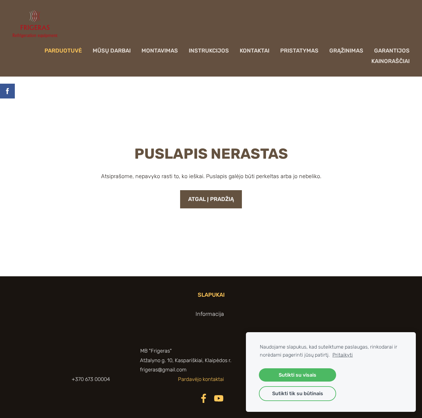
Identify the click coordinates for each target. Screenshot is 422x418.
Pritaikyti (342, 355)
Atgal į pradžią (211, 199)
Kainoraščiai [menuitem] (390, 61)
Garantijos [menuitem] (392, 50)
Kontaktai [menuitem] (254, 50)
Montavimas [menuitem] (159, 50)
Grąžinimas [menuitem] (346, 50)
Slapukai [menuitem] (211, 294)
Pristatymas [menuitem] (299, 50)
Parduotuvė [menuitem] (63, 50)
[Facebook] (203, 398)
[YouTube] (219, 398)
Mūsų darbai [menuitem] (112, 50)
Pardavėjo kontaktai (201, 379)
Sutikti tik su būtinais (297, 393)
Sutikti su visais (297, 375)
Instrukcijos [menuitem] (209, 50)
